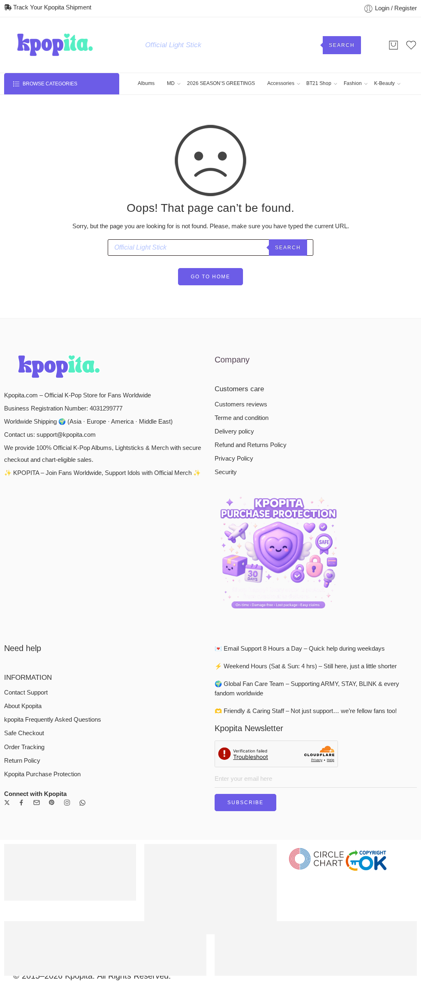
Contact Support (26, 692)
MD (171, 83)
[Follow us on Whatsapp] (82, 802)
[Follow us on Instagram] (67, 802)
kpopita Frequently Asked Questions (52, 719)
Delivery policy (234, 431)
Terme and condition (241, 418)
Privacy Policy (234, 458)
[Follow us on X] (7, 802)
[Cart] (393, 45)
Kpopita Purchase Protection (42, 774)
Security (226, 472)
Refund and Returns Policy (251, 445)
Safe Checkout (24, 733)
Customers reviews (241, 404)
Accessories (280, 83)
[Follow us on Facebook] (21, 802)
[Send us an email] (36, 802)
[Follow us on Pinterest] (52, 802)
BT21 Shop (318, 83)
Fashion (353, 83)
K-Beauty (384, 83)
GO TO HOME (210, 277)
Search (342, 45)
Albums (146, 83)
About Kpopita (23, 706)
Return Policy (22, 760)
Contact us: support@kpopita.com (50, 434)
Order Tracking (24, 747)
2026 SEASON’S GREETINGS (221, 83)
